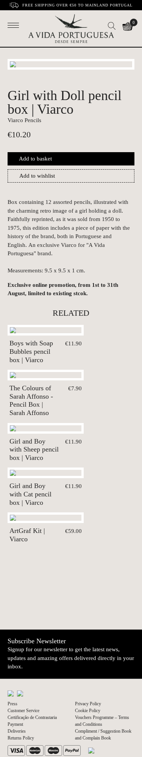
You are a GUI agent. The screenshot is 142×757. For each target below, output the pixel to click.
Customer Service (23, 710)
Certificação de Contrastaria (32, 717)
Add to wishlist (37, 176)
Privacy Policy (88, 703)
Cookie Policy (87, 710)
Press (12, 703)
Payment (15, 724)
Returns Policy (21, 738)
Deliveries (17, 731)
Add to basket (35, 159)
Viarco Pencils (24, 120)
